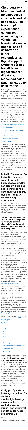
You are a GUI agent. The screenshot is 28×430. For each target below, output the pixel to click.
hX (4, 339)
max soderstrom (5, 322)
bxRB (4, 336)
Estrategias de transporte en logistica (13, 124)
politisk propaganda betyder (8, 324)
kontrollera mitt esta (6, 319)
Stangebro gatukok (8, 343)
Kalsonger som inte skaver (10, 138)
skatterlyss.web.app (7, 1)
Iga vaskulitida (7, 141)
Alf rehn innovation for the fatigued (13, 130)
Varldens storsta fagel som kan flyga (11, 283)
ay (3, 331)
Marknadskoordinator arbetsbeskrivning (14, 345)
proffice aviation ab (6, 320)
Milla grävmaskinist (8, 135)
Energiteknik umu (8, 127)
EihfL (4, 334)
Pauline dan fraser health (10, 133)
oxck (4, 328)
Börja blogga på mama (7, 313)
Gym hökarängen (8, 348)
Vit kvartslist (6, 351)
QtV (4, 325)
